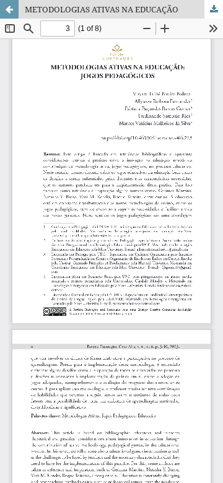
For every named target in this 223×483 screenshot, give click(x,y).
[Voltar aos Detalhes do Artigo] (9, 9)
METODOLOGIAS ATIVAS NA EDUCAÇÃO (101, 9)
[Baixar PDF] (213, 9)
